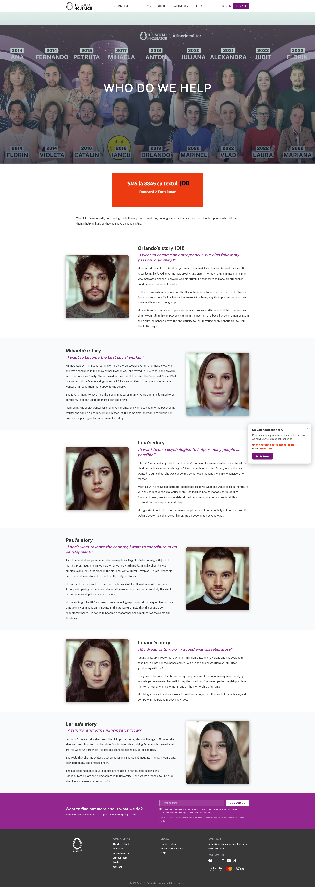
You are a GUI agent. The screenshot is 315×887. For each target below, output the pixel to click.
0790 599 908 (216, 848)
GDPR (164, 853)
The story (142, 6)
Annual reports (121, 853)
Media (116, 862)
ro (224, 6)
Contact (117, 867)
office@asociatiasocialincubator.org (227, 844)
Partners (179, 6)
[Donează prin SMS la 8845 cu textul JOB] (157, 190)
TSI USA (197, 6)
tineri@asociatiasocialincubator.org (273, 444)
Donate (241, 6)
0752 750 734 (268, 448)
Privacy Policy (183, 809)
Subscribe (237, 803)
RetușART (119, 848)
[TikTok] (235, 860)
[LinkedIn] (222, 860)
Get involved (121, 6)
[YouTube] (229, 860)
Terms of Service (236, 818)
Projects (162, 6)
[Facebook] (210, 860)
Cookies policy (168, 844)
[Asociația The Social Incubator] (79, 6)
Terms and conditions (172, 848)
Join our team (120, 857)
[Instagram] (216, 860)
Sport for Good (121, 844)
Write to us (262, 456)
